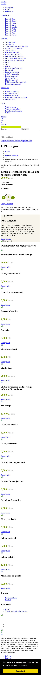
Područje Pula (10, 33)
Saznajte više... (6, 239)
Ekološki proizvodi (11, 80)
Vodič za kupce (10, 107)
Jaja (6, 64)
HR (2, 119)
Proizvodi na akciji (11, 95)
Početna (3, 2)
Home (7, 151)
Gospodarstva (5, 15)
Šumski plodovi (10, 78)
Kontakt (3, 117)
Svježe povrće (10, 42)
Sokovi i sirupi (10, 50)
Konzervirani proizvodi (13, 54)
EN (2, 121)
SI (1, 123)
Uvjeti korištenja (11, 598)
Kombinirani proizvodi (13, 84)
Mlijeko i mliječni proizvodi (14, 56)
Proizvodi (4, 39)
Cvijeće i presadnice (12, 74)
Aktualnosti (5, 88)
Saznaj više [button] (22, 665)
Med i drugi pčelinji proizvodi (15, 58)
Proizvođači (9, 11)
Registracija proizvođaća (23, 141)
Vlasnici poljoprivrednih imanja (16, 611)
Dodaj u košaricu (7, 204)
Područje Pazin (10, 29)
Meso (7, 62)
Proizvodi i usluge (11, 155)
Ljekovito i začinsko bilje (14, 68)
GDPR (7, 113)
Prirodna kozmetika (12, 72)
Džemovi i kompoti (12, 52)
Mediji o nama (10, 99)
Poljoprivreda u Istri (12, 93)
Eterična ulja (9, 70)
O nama (3, 4)
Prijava (3, 125)
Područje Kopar (10, 23)
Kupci (7, 9)
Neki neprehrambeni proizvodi (15, 82)
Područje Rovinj (11, 35)
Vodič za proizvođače (12, 109)
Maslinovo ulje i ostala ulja (14, 60)
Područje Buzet (10, 21)
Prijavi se (25, 129)
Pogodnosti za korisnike (13, 111)
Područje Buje (10, 19)
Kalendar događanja (12, 91)
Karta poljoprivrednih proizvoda (16, 97)
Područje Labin (10, 25)
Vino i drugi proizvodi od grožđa (16, 46)
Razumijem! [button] (20, 671)
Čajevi (7, 66)
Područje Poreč (10, 31)
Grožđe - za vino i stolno (13, 48)
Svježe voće (9, 44)
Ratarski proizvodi (11, 76)
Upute (3, 103)
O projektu (9, 7)
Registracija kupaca (8, 141)
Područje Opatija (11, 27)
